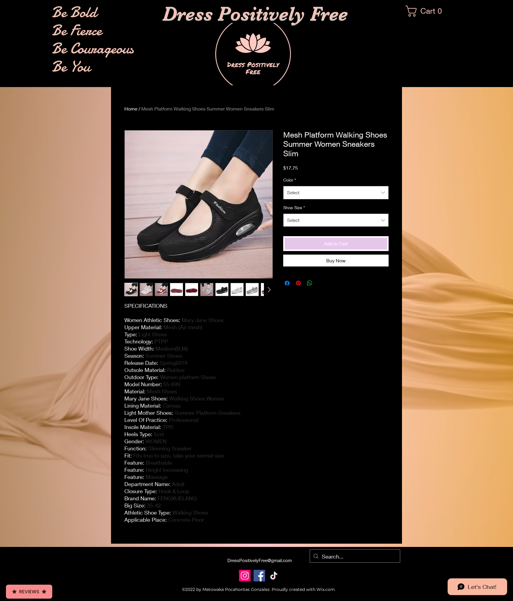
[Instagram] (245, 575)
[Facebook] (259, 575)
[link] (426, 11)
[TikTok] (274, 575)
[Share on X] (320, 283)
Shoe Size (294, 207)
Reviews (29, 591)
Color (289, 179)
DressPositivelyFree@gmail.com (259, 560)
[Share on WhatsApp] (309, 283)
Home (130, 108)
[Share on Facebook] (287, 283)
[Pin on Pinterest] (298, 283)
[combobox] (336, 192)
